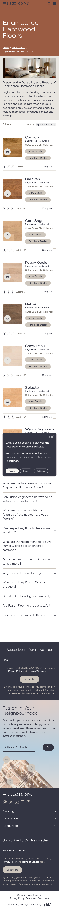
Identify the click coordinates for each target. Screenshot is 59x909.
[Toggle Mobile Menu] (54, 4)
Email (6, 660)
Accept (12, 471)
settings (13, 460)
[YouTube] (16, 802)
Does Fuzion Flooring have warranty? (27, 596)
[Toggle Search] (49, 4)
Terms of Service (36, 671)
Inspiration (10, 818)
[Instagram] (28, 802)
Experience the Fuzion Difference (25, 615)
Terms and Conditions (37, 898)
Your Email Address (14, 850)
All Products (18, 47)
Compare (47, 167)
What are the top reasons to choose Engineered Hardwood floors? (27, 485)
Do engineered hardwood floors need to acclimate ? (28, 561)
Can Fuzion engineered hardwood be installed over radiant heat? (27, 499)
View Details (35, 151)
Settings (41, 471)
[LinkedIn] (22, 802)
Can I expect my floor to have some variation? (26, 530)
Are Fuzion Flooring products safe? (26, 605)
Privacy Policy (15, 671)
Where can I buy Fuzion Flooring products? (24, 584)
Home (6, 47)
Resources (10, 826)
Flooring (8, 811)
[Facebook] (5, 802)
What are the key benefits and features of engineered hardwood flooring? (25, 514)
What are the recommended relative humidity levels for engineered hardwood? (27, 546)
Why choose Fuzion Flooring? (22, 573)
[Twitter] (11, 802)
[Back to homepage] (16, 3)
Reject (26, 471)
